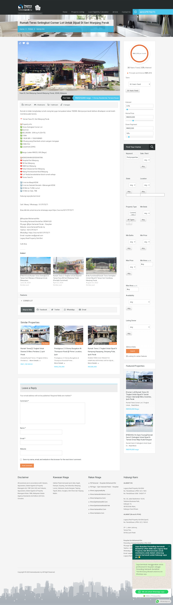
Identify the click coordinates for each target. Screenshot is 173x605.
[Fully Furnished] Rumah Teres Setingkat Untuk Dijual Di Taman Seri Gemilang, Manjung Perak (101, 278)
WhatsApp (71, 310)
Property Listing (77, 12)
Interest (128, 102)
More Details (34, 360)
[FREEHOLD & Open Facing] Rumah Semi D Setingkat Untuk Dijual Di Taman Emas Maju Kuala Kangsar (139, 437)
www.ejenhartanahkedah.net (100, 505)
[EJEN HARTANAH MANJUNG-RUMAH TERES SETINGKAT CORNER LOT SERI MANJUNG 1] (69, 69)
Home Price (130, 113)
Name (23, 428)
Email (84, 310)
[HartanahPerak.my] (29, 8)
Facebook (43, 310)
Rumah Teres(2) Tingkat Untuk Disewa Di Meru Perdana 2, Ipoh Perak (33, 351)
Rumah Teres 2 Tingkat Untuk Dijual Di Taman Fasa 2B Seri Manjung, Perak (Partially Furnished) (67, 278)
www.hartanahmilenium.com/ (100, 494)
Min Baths (129, 235)
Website (23, 449)
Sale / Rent (144, 153)
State (128, 179)
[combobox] (133, 90)
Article (115, 12)
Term (128, 78)
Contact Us (126, 12)
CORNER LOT (28, 301)
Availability (130, 295)
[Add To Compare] (20, 43)
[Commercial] (132, 212)
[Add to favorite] (24, 44)
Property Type (131, 207)
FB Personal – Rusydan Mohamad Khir (103, 483)
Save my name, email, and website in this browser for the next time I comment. (52, 459)
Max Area (131, 286)
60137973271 (147, 11)
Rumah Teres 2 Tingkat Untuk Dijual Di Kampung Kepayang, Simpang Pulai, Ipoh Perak (102, 351)
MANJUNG (40, 29)
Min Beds (143, 207)
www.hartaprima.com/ (98, 498)
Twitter (57, 310)
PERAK (30, 29)
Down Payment (131, 124)
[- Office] (132, 215)
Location (143, 179)
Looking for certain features (137, 356)
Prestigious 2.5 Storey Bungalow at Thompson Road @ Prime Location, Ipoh (68, 351)
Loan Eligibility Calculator (98, 12)
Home (65, 12)
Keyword (129, 153)
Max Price (129, 260)
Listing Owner (131, 321)
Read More (135, 405)
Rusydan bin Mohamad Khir (133, 540)
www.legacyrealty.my (97, 490)
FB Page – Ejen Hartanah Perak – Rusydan (104, 487)
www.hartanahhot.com (98, 509)
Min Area (145, 260)
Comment (24, 401)
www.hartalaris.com (97, 513)
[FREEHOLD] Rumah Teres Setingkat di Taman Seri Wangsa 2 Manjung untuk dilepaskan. (34, 278)
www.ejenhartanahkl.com (99, 502)
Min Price (143, 235)
